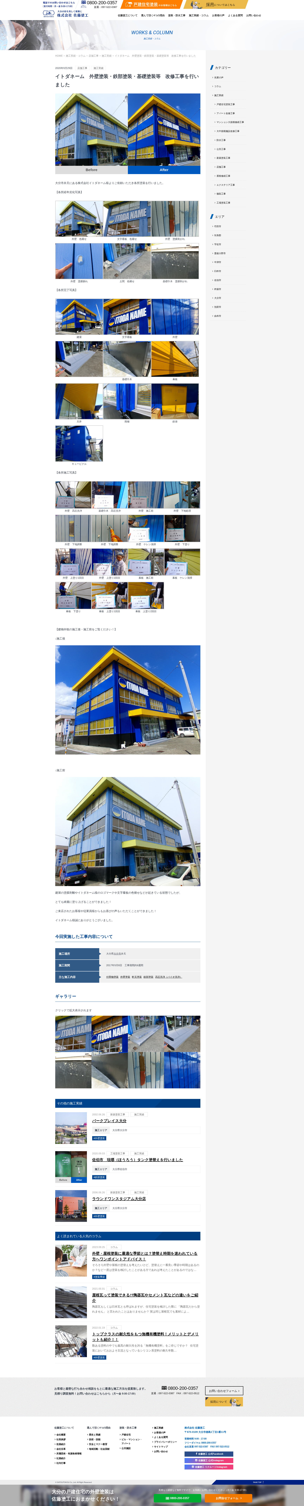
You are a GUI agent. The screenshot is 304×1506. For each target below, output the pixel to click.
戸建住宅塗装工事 (226, 104)
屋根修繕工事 (223, 176)
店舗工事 (94, 55)
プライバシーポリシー (165, 1442)
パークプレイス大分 (109, 1121)
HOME (59, 55)
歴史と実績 (94, 1434)
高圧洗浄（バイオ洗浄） (168, 976)
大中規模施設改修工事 (228, 131)
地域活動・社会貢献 (99, 1449)
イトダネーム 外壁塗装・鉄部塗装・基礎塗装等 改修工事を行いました (155, 55)
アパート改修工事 (226, 113)
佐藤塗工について (128, 15)
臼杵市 (217, 271)
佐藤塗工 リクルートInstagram (211, 1467)
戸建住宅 (126, 1434)
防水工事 (221, 140)
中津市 (217, 262)
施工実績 (107, 55)
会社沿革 (61, 1449)
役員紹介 (61, 1444)
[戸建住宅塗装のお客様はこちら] (152, 4)
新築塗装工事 (117, 1114)
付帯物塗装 (112, 976)
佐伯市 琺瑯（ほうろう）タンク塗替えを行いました (137, 1160)
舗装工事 (221, 193)
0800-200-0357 (102, 2)
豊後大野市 (220, 253)
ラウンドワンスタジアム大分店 (119, 1199)
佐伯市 (217, 280)
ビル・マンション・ (132, 1441)
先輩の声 (218, 77)
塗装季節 (100, 1276)
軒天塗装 (137, 976)
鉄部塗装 (148, 976)
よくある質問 (235, 15)
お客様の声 (218, 15)
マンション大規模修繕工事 (230, 122)
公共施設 (126, 1448)
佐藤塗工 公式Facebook (210, 1454)
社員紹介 (61, 1458)
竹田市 (217, 226)
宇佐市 (217, 244)
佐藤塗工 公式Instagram (211, 1460)
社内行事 (61, 1463)
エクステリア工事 (226, 185)
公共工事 (221, 149)
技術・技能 (94, 1439)
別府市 (217, 307)
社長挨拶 (61, 1439)
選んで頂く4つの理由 (153, 15)
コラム (114, 1247)
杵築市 (217, 289)
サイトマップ (161, 1446)
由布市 (217, 316)
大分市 (117, 953)
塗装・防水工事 (176, 15)
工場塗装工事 (117, 1153)
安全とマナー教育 (98, 1444)
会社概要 (61, 1434)
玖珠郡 (217, 235)
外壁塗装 (125, 976)
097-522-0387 (109, 7)
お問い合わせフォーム (223, 1390)
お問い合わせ (253, 15)
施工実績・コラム (199, 15)
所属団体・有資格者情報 (69, 1453)
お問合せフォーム (227, 1498)
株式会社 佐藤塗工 (65, 13)
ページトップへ (258, 1482)
